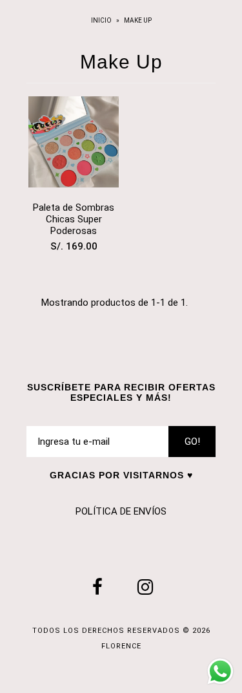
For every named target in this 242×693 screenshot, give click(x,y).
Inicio (102, 20)
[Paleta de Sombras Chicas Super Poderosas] (73, 144)
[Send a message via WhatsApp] (220, 671)
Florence (121, 646)
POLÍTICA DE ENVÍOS (121, 511)
